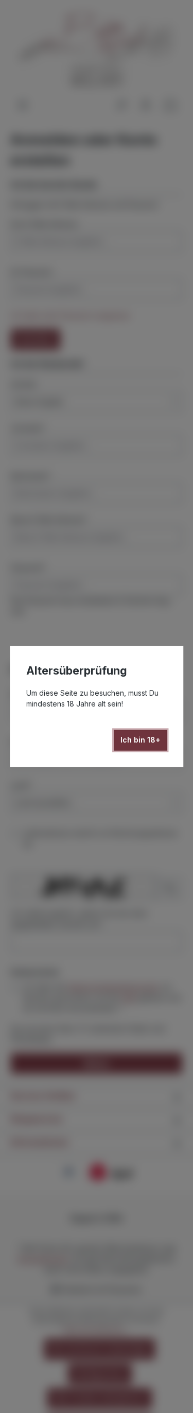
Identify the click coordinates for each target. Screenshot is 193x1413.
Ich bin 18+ (140, 740)
